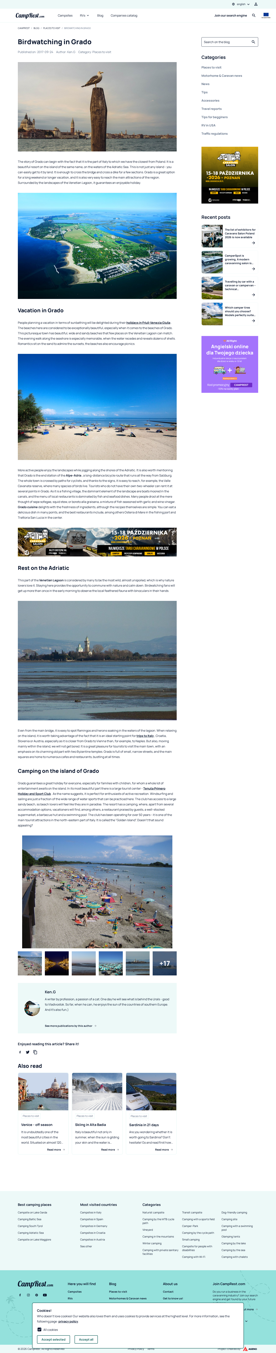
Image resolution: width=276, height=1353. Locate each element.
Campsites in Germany (93, 1226)
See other (86, 1246)
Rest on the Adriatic (43, 567)
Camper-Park (190, 1226)
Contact (168, 1291)
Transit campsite (192, 1212)
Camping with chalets (235, 1257)
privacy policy (68, 1321)
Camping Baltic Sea (29, 1219)
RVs (82, 15)
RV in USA (208, 125)
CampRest (24, 28)
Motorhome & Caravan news (221, 76)
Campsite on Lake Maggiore (34, 1239)
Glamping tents (231, 1236)
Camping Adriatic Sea (31, 1232)
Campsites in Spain (91, 1219)
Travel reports (211, 109)
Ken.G (71, 52)
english (241, 4)
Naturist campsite (153, 1212)
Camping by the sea (233, 1250)
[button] (229, 58)
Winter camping (152, 1243)
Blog (100, 15)
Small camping (191, 1239)
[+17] (165, 963)
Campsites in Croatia (92, 1232)
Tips (204, 92)
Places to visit (51, 28)
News (205, 84)
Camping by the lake (234, 1243)
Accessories (210, 100)
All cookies (50, 1330)
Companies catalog (124, 15)
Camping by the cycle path (198, 1232)
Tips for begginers (214, 117)
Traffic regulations (214, 133)
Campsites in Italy (90, 1212)
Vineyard (148, 1229)
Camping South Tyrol (30, 1226)
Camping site (229, 1219)
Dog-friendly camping (234, 1212)
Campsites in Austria (92, 1239)
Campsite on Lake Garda (32, 1212)
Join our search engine (230, 15)
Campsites (65, 15)
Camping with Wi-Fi (193, 1257)
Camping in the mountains (158, 1236)
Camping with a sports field (198, 1219)
